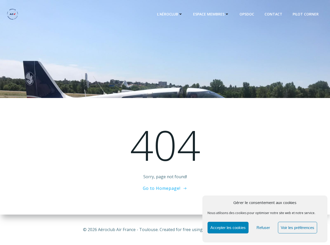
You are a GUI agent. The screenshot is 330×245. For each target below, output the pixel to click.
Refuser (263, 227)
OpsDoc (247, 14)
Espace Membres (209, 14)
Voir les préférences (297, 227)
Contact (273, 14)
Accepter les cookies (228, 227)
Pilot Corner (306, 14)
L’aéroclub (167, 14)
